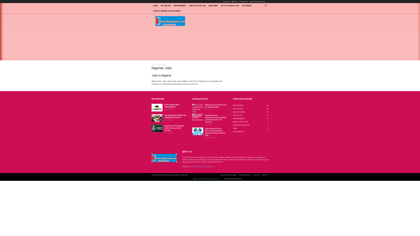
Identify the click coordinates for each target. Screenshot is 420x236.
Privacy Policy (244, 1)
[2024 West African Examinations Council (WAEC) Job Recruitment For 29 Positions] (197, 118)
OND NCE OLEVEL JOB (197, 6)
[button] (265, 6)
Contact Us (226, 1)
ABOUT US (235, 1)
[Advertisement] (210, 45)
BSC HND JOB (166, 6)
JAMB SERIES (213, 6)
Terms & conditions (245, 175)
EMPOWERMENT (180, 6)
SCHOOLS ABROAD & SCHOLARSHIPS (167, 11)
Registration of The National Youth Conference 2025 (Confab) (174, 128)
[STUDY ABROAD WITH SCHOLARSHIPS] (157, 107)
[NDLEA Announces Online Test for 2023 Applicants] (197, 111)
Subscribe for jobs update (257, 1)
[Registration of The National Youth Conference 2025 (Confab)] (157, 128)
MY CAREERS (247, 6)
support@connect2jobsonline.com (203, 166)
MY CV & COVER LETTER (230, 6)
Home (155, 6)
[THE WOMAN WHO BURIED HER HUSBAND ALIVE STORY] (157, 118)
